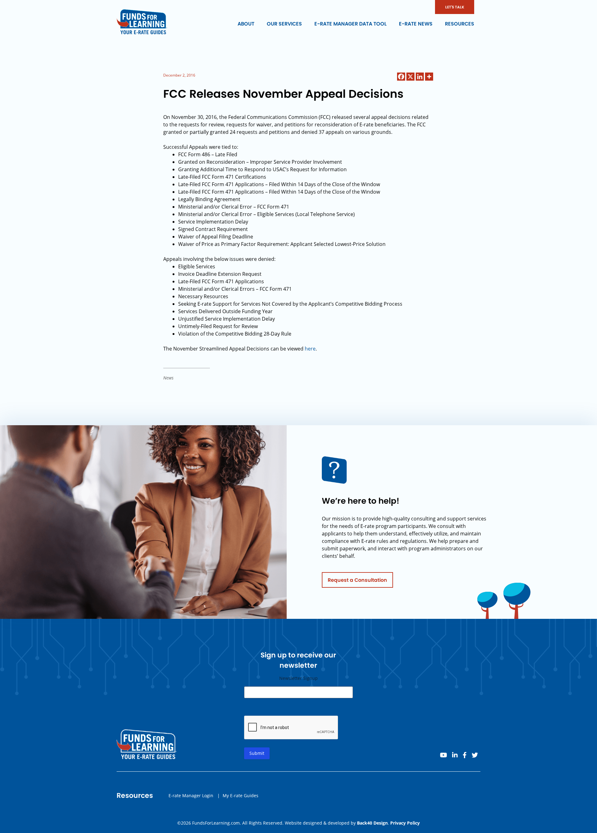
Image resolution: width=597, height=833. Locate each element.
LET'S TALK (454, 7)
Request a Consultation (357, 580)
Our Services (284, 23)
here (310, 348)
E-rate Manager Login (191, 795)
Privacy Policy (405, 823)
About (246, 23)
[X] (410, 77)
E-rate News (416, 23)
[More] (429, 77)
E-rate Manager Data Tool (350, 23)
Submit (256, 753)
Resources (459, 23)
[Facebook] (401, 77)
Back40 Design (372, 823)
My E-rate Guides (240, 795)
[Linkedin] (420, 77)
